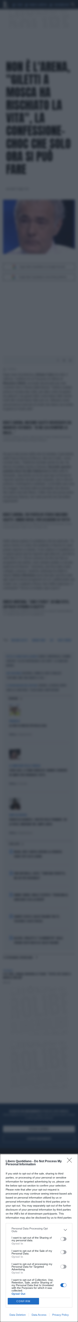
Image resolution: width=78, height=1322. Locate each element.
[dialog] (39, 1238)
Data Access (39, 1314)
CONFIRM (23, 1301)
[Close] (70, 1161)
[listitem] (39, 1229)
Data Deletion (17, 1314)
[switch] (63, 1239)
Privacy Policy (60, 1314)
